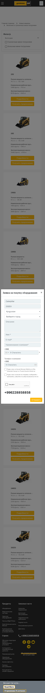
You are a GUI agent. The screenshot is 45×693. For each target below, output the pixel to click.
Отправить (36, 400)
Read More (9, 687)
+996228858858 (17, 392)
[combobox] (7, 353)
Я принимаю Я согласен (14, 691)
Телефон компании (12, 359)
